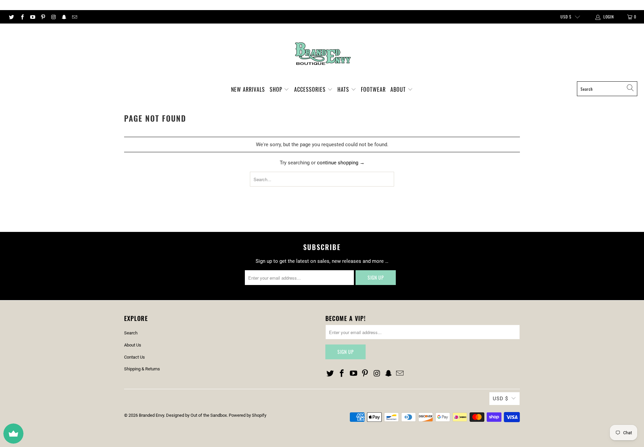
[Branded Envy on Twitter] (11, 16)
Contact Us (134, 357)
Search (131, 332)
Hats (344, 89)
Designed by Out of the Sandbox (196, 415)
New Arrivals (248, 89)
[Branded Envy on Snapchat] (63, 16)
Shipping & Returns (142, 368)
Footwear (373, 89)
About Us (132, 345)
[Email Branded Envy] (74, 16)
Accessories (310, 89)
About (399, 89)
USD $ (566, 16)
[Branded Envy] (322, 54)
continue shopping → (341, 163)
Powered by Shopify (247, 415)
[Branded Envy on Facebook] (21, 16)
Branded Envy (151, 415)
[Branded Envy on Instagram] (53, 16)
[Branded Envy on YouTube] (32, 16)
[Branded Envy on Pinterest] (43, 16)
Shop (277, 89)
